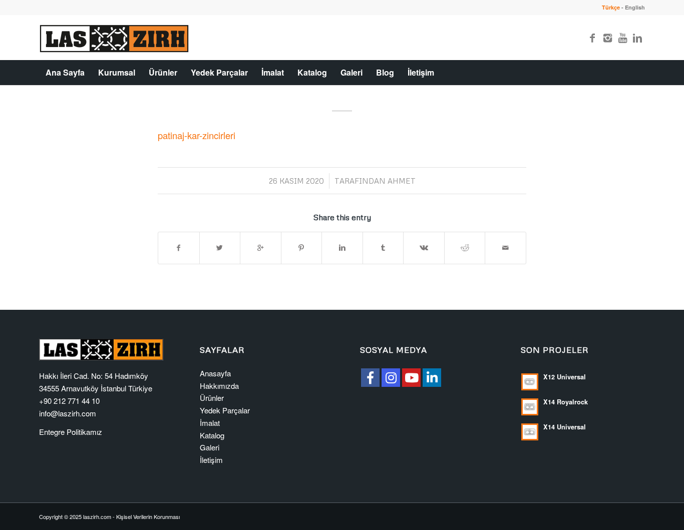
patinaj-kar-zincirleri (196, 135)
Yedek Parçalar (225, 410)
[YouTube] (411, 377)
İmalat (210, 422)
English (635, 7)
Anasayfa (215, 373)
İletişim (211, 459)
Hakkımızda (219, 385)
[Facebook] (592, 37)
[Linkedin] (637, 37)
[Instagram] (607, 37)
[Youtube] (622, 37)
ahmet (402, 180)
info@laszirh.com (67, 413)
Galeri (209, 447)
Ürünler (212, 397)
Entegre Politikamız (70, 431)
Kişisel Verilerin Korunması (148, 516)
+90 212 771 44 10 (69, 400)
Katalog (212, 435)
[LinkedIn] (432, 377)
